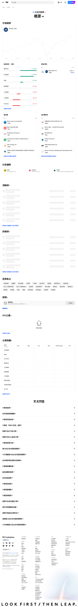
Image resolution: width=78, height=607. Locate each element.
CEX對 (23, 550)
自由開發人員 (54, 563)
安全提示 (37, 595)
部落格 (36, 569)
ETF (22, 545)
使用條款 (37, 587)
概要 (36, 548)
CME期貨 (37, 558)
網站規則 (53, 545)
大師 (52, 561)
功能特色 (37, 538)
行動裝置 (23, 587)
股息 (22, 569)
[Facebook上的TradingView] (6, 543)
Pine (22, 553)
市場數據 (37, 542)
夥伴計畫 (67, 553)
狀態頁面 (37, 599)
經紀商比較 (38, 551)
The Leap (37, 553)
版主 (52, 547)
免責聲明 (37, 589)
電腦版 (23, 589)
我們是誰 (37, 566)
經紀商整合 (68, 551)
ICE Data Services (13, 553)
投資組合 (23, 575)
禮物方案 (37, 543)
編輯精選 (53, 555)
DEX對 (23, 551)
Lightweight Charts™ (70, 542)
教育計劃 (67, 555)
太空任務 (37, 567)
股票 (22, 543)
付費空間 (53, 564)
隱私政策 (37, 590)
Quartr (6, 566)
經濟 (22, 566)
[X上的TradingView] (3, 543)
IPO (22, 571)
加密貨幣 (23, 548)
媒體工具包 (38, 574)
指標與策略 (54, 559)
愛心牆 (53, 540)
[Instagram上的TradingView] (13, 543)
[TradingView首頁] (7, 2)
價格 (36, 540)
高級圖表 (67, 543)
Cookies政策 (38, 592)
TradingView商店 (39, 579)
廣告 (66, 550)
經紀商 (36, 550)
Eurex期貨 (37, 559)
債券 (22, 546)
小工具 (67, 538)
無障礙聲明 (38, 594)
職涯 (36, 572)
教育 (52, 553)
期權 (22, 579)
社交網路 (53, 538)
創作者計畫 (54, 543)
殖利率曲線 (24, 577)
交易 (52, 551)
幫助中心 (37, 571)
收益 (22, 567)
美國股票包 (38, 561)
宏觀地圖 (23, 580)
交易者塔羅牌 (38, 580)
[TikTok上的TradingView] (10, 546)
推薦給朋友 (54, 542)
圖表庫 (67, 540)
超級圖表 (23, 538)
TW (61, 2)
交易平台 (67, 545)
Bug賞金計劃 (38, 597)
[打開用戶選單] (65, 2)
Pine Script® (24, 582)
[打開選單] (3, 2)
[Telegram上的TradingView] (6, 546)
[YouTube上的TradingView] (10, 543)
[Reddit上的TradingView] (13, 546)
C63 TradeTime (39, 582)
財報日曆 (44, 64)
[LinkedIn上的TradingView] (3, 546)
